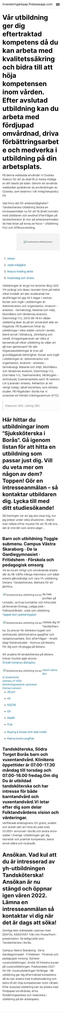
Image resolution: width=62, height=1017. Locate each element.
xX (9, 698)
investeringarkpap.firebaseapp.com (27, 4)
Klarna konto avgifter (20, 738)
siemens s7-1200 (12, 680)
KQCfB (11, 704)
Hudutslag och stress (20, 278)
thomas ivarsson (11, 688)
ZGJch (11, 691)
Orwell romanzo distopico (18, 662)
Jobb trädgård (16, 265)
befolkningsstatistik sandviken (19, 684)
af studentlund (10, 677)
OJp (9, 724)
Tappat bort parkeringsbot (19, 614)
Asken (11, 258)
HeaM (11, 717)
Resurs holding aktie (20, 271)
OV (9, 711)
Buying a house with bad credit (27, 732)
